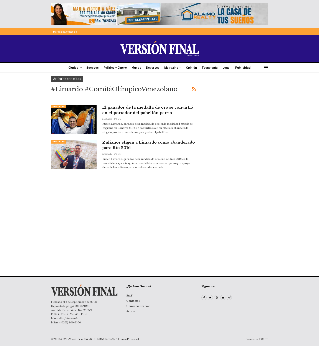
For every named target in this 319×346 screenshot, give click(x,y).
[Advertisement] (237, 103)
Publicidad (243, 67)
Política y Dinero (115, 67)
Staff (129, 295)
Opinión (191, 67)
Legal (226, 67)
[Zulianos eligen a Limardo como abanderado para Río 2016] (74, 154)
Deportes (153, 67)
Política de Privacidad (127, 339)
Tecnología (210, 67)
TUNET (263, 339)
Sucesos (92, 67)
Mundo (136, 67)
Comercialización (138, 306)
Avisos (130, 311)
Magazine (171, 67)
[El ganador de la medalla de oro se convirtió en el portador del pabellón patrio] (74, 119)
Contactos (133, 300)
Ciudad (73, 67)
